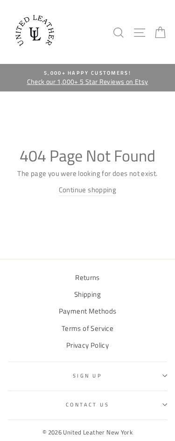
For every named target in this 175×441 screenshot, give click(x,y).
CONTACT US (87, 404)
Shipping (87, 294)
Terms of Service (87, 328)
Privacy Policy (87, 345)
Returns (87, 277)
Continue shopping (88, 189)
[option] (87, 78)
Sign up (87, 375)
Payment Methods (88, 311)
